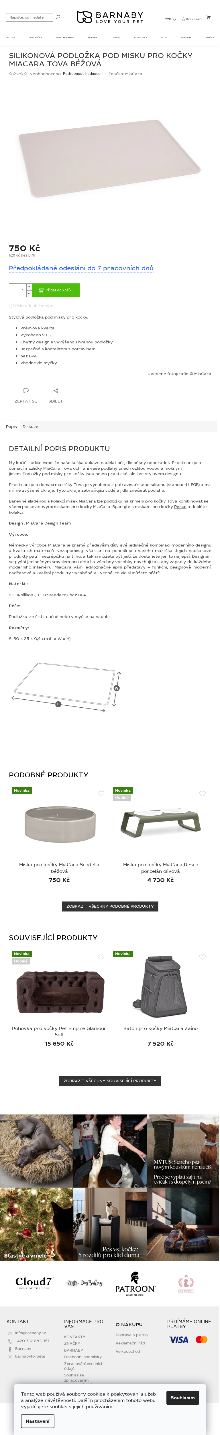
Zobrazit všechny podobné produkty (110, 906)
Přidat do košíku (60, 290)
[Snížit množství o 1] (29, 293)
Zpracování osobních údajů (83, 1366)
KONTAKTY (74, 1337)
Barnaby (23, 1348)
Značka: (125, 74)
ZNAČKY (72, 1343)
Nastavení (38, 1421)
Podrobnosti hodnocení (83, 74)
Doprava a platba (132, 1335)
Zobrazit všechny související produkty (110, 1081)
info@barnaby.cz (30, 1333)
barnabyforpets (30, 1356)
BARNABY (73, 1350)
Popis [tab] (11, 426)
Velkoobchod (128, 1351)
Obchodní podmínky (83, 1357)
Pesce (180, 506)
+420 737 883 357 (32, 1341)
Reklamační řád (130, 1343)
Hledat (58, 17)
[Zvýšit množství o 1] (29, 287)
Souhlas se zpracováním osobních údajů (78, 1380)
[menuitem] (10, 38)
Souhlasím (183, 1398)
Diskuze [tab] (30, 426)
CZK (168, 19)
